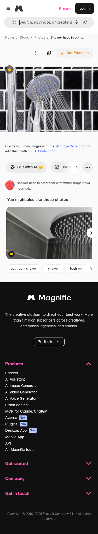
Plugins (15, 424)
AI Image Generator (70, 146)
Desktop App (20, 430)
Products (14, 363)
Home (9, 37)
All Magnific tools (19, 449)
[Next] (76, 167)
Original (33, 70)
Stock (24, 37)
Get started (16, 463)
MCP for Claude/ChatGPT (27, 411)
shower (53, 268)
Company (15, 478)
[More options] (35, 52)
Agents (15, 417)
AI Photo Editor (45, 151)
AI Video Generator (21, 392)
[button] (49, 342)
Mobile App (14, 437)
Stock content (17, 405)
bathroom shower (24, 268)
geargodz (24, 188)
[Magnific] (49, 299)
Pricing (65, 8)
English (49, 341)
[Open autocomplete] (11, 22)
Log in (84, 8)
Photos (39, 37)
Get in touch (17, 493)
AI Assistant (15, 379)
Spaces (11, 373)
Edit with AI (23, 168)
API (8, 443)
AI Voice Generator (21, 398)
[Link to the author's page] (10, 185)
